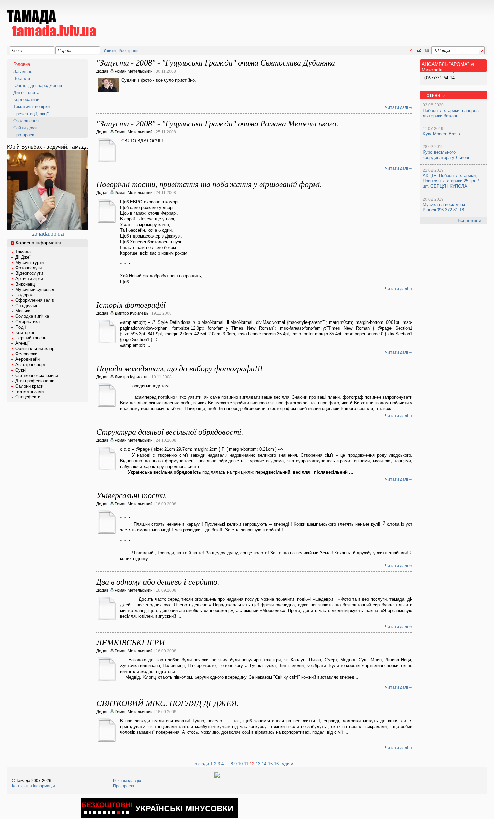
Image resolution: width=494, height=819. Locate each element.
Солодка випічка (32, 316)
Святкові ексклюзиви (36, 375)
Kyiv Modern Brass (441, 133)
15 (270, 763)
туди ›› (286, 763)
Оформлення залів (34, 300)
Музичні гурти (29, 262)
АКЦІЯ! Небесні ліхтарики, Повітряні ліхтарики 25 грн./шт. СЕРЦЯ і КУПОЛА (451, 181)
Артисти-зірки (29, 278)
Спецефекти (27, 396)
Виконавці (25, 284)
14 (264, 763)
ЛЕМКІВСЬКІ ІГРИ (130, 642)
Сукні (20, 370)
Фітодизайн (26, 305)
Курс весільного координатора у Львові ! (447, 154)
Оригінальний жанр (34, 348)
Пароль (65, 51)
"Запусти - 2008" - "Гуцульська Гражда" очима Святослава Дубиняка (215, 62)
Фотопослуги (28, 267)
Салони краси (29, 386)
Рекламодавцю (127, 780)
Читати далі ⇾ (398, 107)
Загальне (22, 71)
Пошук (444, 51)
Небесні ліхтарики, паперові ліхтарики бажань (451, 113)
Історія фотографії (131, 305)
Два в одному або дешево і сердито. (157, 581)
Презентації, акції (31, 113)
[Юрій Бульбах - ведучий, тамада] (47, 228)
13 (258, 763)
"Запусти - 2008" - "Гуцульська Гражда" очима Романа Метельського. (217, 123)
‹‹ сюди (201, 763)
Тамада (23, 251)
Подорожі (25, 294)
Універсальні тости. (131, 495)
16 (276, 763)
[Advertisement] (364, 19)
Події (20, 327)
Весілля (21, 78)
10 (240, 763)
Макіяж (22, 310)
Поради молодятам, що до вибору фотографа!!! (179, 368)
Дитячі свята (26, 92)
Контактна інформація (33, 786)
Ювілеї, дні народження (37, 85)
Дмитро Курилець (131, 313)
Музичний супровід (34, 289)
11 (246, 763)
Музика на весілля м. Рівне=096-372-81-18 (444, 207)
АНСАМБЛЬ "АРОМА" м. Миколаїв (448, 66)
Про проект (24, 134)
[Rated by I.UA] (228, 780)
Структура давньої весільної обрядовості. (169, 432)
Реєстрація (129, 50)
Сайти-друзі (25, 127)
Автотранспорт (30, 364)
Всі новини (470, 220)
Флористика (27, 321)
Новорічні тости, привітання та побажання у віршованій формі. (209, 184)
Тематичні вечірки (31, 106)
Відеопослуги (29, 273)
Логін (17, 51)
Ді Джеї (23, 257)
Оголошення (26, 120)
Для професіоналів (34, 380)
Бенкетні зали (29, 391)
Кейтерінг (25, 332)
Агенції (22, 343)
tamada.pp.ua (47, 234)
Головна (21, 64)
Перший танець (30, 337)
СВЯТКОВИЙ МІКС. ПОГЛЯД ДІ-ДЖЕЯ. (167, 703)
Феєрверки (26, 353)
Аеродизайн (27, 359)
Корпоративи (26, 99)
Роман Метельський (133, 71)
